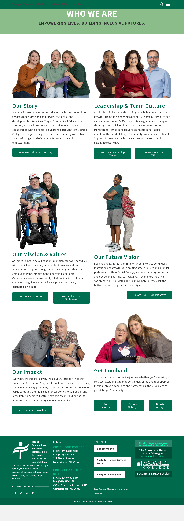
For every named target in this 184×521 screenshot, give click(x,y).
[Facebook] (15, 492)
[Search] (161, 4)
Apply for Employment (110, 474)
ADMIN (110, 502)
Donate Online (105, 448)
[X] (21, 492)
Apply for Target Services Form (111, 461)
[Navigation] (168, 4)
